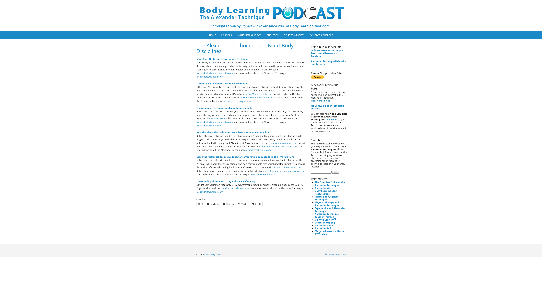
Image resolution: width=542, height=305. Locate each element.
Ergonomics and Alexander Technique (330, 210)
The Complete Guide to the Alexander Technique (330, 184)
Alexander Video (324, 188)
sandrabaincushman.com (283, 143)
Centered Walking (325, 222)
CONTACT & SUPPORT (321, 35)
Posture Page (322, 193)
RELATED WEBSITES (294, 35)
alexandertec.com (215, 118)
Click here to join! (321, 100)
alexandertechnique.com (209, 76)
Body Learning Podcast (213, 254)
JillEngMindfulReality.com (259, 94)
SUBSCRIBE (273, 35)
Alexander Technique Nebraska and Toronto (328, 63)
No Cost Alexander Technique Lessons (327, 107)
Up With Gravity (325, 219)
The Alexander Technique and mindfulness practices (225, 108)
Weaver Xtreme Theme (337, 254)
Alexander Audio (324, 225)
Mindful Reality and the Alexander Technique (221, 83)
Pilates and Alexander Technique (327, 198)
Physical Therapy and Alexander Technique (327, 204)
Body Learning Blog (326, 190)
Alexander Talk (323, 228)
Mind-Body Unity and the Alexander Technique (222, 59)
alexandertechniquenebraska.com (214, 73)
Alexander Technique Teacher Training (327, 215)
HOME (212, 35)
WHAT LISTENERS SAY (249, 35)
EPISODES (226, 35)
